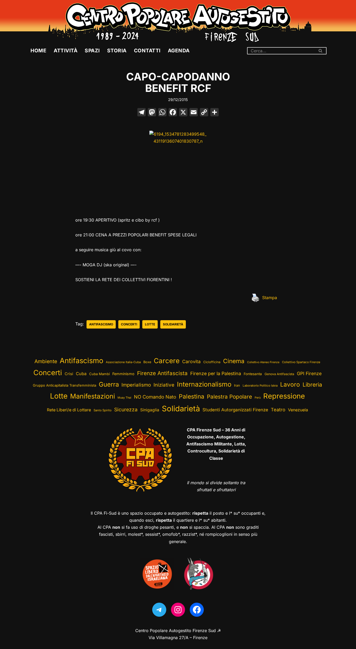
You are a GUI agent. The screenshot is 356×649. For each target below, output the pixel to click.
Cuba (81, 373)
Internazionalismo (204, 384)
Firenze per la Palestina (215, 373)
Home (38, 50)
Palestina (191, 396)
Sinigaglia (149, 409)
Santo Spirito (103, 410)
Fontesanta (253, 374)
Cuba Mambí (99, 374)
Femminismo (123, 373)
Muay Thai (124, 397)
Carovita (191, 361)
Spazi (92, 50)
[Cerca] (321, 50)
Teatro (278, 409)
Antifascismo (101, 324)
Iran (237, 385)
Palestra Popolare (229, 396)
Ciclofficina (211, 362)
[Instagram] (178, 610)
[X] (183, 113)
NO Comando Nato (155, 397)
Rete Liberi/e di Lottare (69, 409)
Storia (117, 50)
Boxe (147, 362)
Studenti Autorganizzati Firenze (235, 409)
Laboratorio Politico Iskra (260, 385)
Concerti (129, 324)
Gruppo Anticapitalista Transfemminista (64, 385)
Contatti (147, 50)
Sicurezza (126, 409)
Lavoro (290, 384)
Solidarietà (173, 324)
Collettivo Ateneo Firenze (263, 362)
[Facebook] (173, 113)
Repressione (284, 396)
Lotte (150, 324)
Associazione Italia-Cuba (123, 362)
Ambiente (45, 361)
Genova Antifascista (279, 374)
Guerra (109, 384)
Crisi (69, 373)
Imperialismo (136, 385)
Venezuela (298, 409)
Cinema (233, 360)
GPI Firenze (309, 373)
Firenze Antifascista (162, 373)
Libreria (312, 384)
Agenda (179, 50)
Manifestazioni (92, 396)
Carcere (167, 361)
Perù (258, 397)
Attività (65, 50)
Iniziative (164, 385)
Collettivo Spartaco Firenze (301, 362)
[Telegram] (159, 610)
